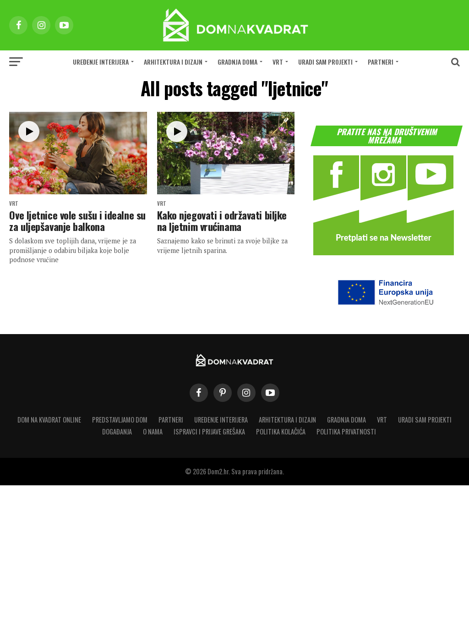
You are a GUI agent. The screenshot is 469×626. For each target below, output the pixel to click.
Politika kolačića (280, 431)
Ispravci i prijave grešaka (209, 431)
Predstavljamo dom (119, 419)
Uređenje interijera (101, 61)
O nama (153, 431)
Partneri (380, 61)
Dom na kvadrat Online (49, 419)
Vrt (278, 61)
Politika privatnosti (346, 431)
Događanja (117, 431)
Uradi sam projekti (325, 61)
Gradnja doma (237, 61)
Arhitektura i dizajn (173, 61)
